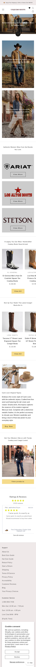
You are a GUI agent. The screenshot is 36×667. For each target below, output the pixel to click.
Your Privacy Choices (10, 591)
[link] (19, 530)
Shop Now (18, 68)
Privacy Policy (10, 646)
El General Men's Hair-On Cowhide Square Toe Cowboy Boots (12, 278)
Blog (4, 588)
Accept (17, 652)
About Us (5, 552)
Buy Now (9, 426)
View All (18, 291)
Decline (17, 657)
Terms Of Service (8, 573)
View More (18, 174)
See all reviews (18, 535)
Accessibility (7, 580)
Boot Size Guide (8, 555)
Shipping (5, 570)
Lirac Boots (12, 335)
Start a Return (7, 566)
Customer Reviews (9, 584)
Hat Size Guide (8, 559)
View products (18, 481)
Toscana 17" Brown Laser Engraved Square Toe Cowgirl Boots (12, 341)
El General (12, 272)
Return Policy (7, 562)
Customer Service (8, 598)
